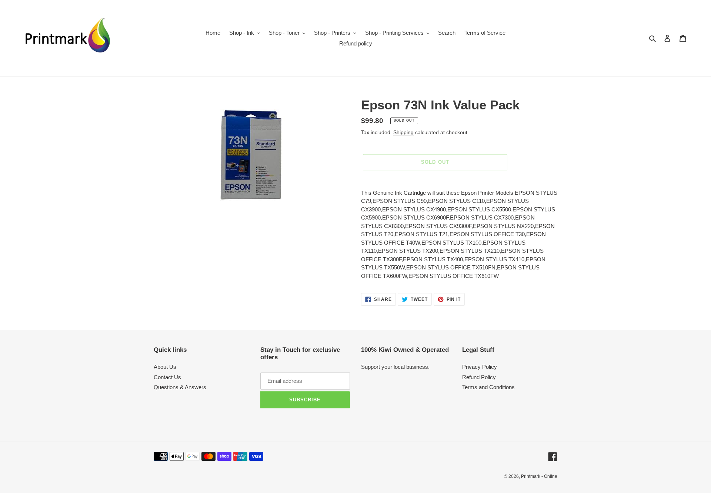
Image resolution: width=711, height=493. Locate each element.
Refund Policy (479, 377)
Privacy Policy (479, 367)
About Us (165, 367)
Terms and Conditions (488, 387)
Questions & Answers (180, 387)
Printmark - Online (539, 476)
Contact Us (167, 377)
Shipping (403, 132)
